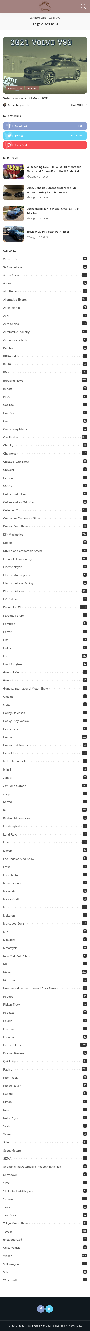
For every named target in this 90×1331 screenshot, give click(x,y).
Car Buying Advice (15, 429)
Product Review (13, 1053)
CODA (7, 486)
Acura (7, 283)
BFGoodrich (11, 356)
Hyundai (8, 753)
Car (5, 421)
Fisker (7, 648)
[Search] (83, 6)
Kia (5, 810)
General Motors (13, 672)
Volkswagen (11, 1264)
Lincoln (8, 850)
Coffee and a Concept (17, 494)
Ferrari (7, 632)
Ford (6, 656)
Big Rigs (8, 364)
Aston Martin (11, 307)
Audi (6, 316)
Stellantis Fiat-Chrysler (18, 1191)
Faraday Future (13, 615)
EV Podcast (10, 599)
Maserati (9, 891)
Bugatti (7, 388)
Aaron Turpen (16, 105)
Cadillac (8, 404)
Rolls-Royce (11, 1118)
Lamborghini (11, 826)
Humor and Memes (16, 745)
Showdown (10, 1174)
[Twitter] (49, 1309)
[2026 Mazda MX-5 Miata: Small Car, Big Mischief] (13, 213)
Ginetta (8, 696)
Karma (7, 802)
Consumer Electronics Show (21, 518)
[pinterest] (45, 145)
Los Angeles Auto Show (18, 858)
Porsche (8, 1037)
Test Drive (9, 1215)
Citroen (8, 478)
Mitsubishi (9, 939)
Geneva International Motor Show (25, 688)
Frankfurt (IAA (12, 664)
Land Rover (11, 834)
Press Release (12, 1045)
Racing (7, 1069)
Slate (6, 1183)
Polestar (8, 1029)
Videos (7, 1255)
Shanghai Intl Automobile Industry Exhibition (32, 1166)
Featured (9, 623)
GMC (6, 704)
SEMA (7, 1158)
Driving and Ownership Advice (23, 550)
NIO (5, 964)
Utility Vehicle (12, 1247)
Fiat (5, 639)
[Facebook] (41, 1309)
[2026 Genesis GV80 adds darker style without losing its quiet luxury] (13, 192)
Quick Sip (9, 1061)
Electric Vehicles (13, 591)
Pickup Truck (11, 1004)
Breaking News (13, 380)
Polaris (7, 1020)
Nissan (7, 972)
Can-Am (8, 413)
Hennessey (10, 729)
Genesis (8, 680)
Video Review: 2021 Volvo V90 (25, 97)
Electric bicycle (13, 567)
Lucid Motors (11, 875)
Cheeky (8, 445)
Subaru (8, 1199)
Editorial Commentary (17, 559)
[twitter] (45, 135)
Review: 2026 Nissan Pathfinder (48, 231)
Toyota (7, 1231)
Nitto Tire (9, 980)
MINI (6, 931)
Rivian (7, 1110)
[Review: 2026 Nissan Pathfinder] (13, 234)
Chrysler (8, 469)
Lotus (6, 867)
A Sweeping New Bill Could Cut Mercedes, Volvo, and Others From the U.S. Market (54, 169)
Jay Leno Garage (14, 785)
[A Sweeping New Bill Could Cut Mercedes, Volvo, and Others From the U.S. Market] (13, 171)
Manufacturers (12, 883)
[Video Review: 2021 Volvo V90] (45, 65)
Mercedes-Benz (13, 923)
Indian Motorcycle (15, 761)
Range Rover (12, 1085)
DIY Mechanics (13, 534)
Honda (7, 737)
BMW (6, 372)
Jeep (6, 794)
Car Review (15, 88)
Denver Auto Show (15, 526)
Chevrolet (9, 453)
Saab (6, 1126)
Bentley (8, 348)
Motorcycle (10, 948)
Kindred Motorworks (16, 818)
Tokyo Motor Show (15, 1223)
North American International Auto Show (29, 988)
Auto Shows (11, 323)
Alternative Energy (15, 299)
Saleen (7, 1134)
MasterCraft (11, 899)
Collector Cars (12, 510)
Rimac (7, 1102)
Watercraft (10, 1280)
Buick (6, 397)
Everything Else (13, 607)
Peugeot (8, 996)
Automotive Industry (16, 332)
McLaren (9, 915)
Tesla (6, 1207)
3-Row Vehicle (12, 267)
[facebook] (45, 126)
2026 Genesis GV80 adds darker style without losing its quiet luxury (52, 189)
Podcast (8, 1012)
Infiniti (7, 769)
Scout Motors (12, 1150)
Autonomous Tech (15, 340)
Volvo (32, 88)
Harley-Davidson (14, 713)
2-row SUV (10, 259)
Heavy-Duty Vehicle (16, 721)
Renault (8, 1093)
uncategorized (12, 1239)
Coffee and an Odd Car (18, 502)
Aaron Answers (13, 275)
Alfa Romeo (11, 291)
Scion (6, 1142)
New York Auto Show (17, 956)
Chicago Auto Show (16, 461)
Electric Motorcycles (16, 575)
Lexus (7, 842)
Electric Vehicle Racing (18, 583)
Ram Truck (10, 1077)
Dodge (7, 542)
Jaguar (7, 777)
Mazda (7, 907)
